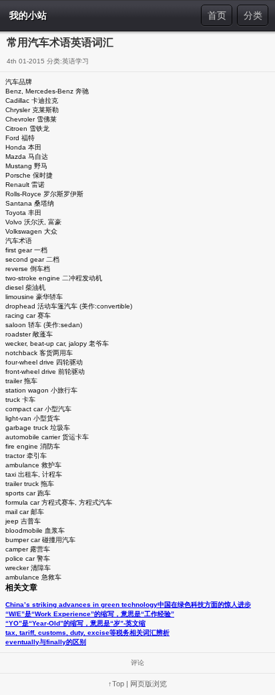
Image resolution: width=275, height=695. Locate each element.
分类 (253, 15)
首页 (217, 15)
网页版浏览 (148, 684)
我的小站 (28, 15)
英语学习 (75, 61)
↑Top (116, 684)
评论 (137, 662)
